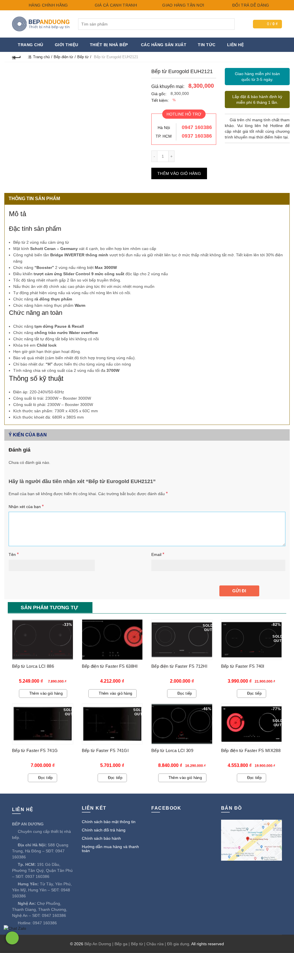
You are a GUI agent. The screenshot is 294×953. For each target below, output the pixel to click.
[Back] (16, 57)
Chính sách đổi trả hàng (103, 830)
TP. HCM (164, 136)
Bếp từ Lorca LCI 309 (172, 750)
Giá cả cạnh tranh (115, 5)
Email (157, 554)
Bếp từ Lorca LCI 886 (33, 666)
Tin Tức (207, 44)
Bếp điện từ (63, 57)
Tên (14, 554)
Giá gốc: (159, 93)
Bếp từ (83, 57)
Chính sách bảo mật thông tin (109, 821)
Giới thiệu (66, 44)
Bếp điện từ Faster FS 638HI (110, 666)
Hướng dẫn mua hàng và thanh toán (110, 848)
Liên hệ (235, 44)
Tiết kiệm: (160, 100)
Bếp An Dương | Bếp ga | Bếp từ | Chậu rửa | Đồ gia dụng (136, 944)
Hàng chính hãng (48, 5)
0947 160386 (197, 127)
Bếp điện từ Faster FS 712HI (179, 666)
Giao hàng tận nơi (182, 5)
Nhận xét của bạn (26, 506)
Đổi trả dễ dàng (250, 5)
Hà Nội (164, 127)
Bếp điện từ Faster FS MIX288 (251, 750)
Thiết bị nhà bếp (109, 44)
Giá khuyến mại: (167, 86)
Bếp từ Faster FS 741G (35, 750)
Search (229, 24)
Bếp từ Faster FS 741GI (105, 750)
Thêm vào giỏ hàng (179, 173)
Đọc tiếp (184, 693)
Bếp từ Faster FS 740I (242, 666)
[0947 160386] (12, 937)
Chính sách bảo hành (101, 838)
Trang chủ (30, 44)
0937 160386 (197, 136)
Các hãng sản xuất (164, 44)
